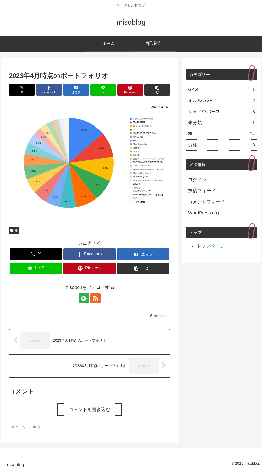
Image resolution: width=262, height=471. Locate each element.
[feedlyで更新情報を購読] (84, 298)
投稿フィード (202, 190)
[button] (157, 90)
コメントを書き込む (89, 409)
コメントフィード (206, 201)
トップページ (210, 246)
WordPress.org (203, 212)
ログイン (197, 179)
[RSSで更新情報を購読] (95, 298)
